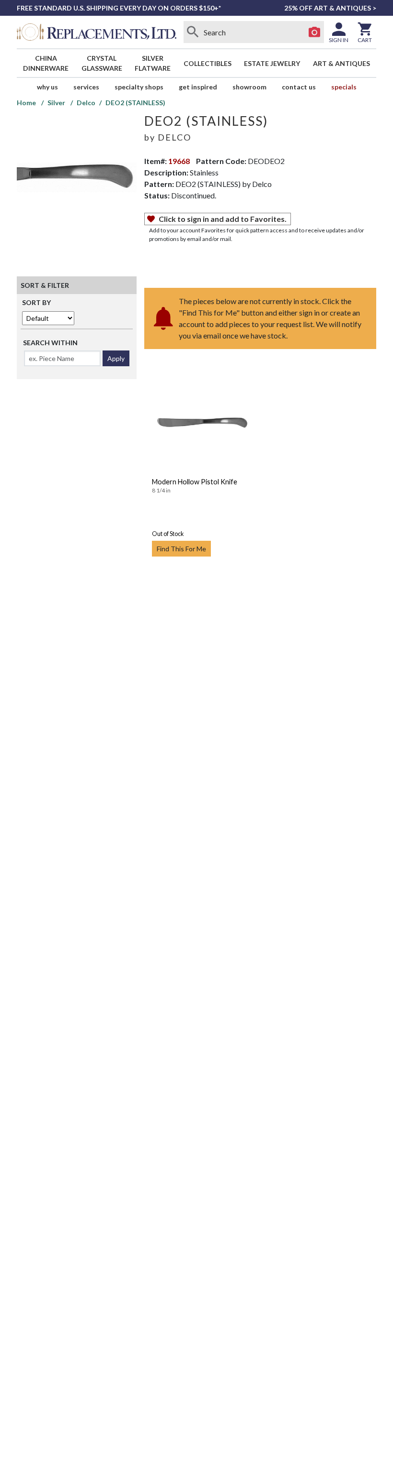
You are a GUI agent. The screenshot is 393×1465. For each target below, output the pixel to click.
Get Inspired (198, 87)
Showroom (249, 87)
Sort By (36, 302)
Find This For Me (181, 549)
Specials (344, 87)
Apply (116, 358)
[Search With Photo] (314, 32)
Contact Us (299, 87)
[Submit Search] (193, 32)
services (86, 87)
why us (47, 87)
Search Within (50, 343)
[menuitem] (46, 63)
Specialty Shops (139, 87)
